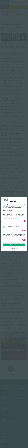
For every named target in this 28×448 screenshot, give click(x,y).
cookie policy (10, 210)
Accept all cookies (14, 244)
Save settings (14, 248)
